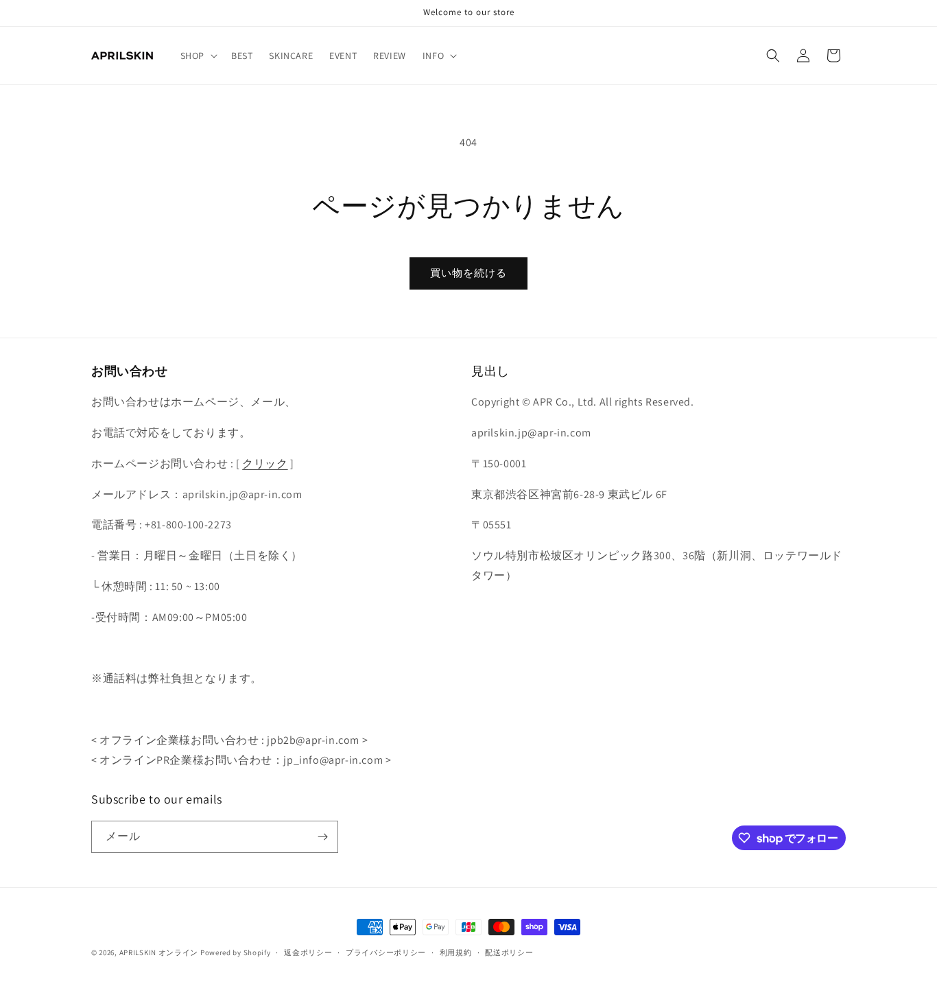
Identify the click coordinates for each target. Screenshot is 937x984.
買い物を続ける (468, 272)
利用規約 (456, 952)
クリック (264, 463)
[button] (197, 55)
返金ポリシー (308, 952)
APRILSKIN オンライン (159, 952)
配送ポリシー (509, 952)
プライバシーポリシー (386, 952)
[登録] (322, 837)
